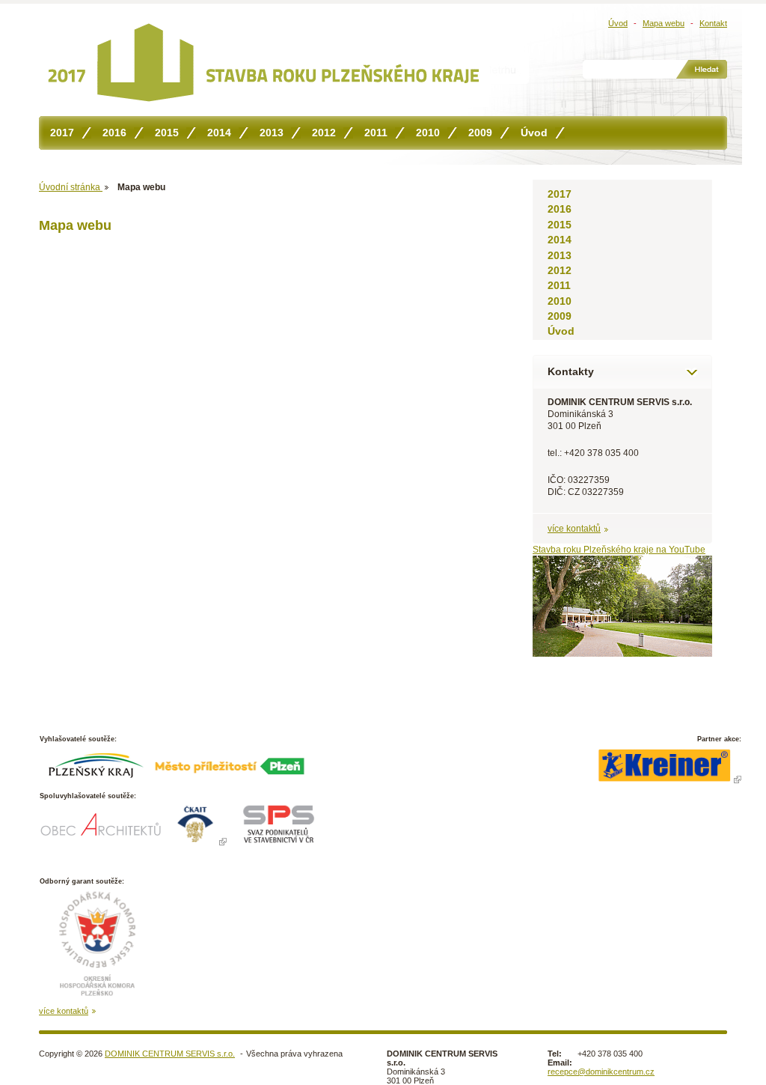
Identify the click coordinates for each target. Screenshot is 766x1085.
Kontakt (713, 23)
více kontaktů (574, 528)
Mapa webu (663, 23)
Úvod (618, 23)
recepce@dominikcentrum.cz (601, 1071)
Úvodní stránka (70, 187)
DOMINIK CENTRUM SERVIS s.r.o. (170, 1053)
